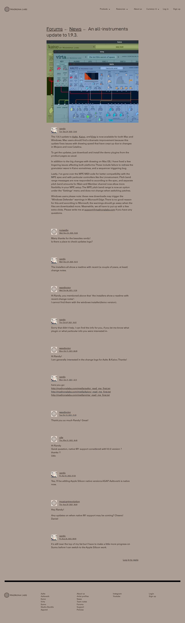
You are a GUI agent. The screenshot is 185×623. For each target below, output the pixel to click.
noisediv (64, 230)
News (75, 28)
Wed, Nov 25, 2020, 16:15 (68, 262)
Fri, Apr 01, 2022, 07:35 (67, 476)
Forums (55, 28)
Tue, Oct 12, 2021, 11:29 (67, 415)
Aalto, (75, 137)
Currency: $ (151, 9)
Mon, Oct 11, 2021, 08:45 (68, 351)
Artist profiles (83, 597)
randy (62, 129)
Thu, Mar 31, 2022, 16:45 (68, 440)
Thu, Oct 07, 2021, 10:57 (68, 322)
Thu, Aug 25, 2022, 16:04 (68, 505)
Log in (166, 9)
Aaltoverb (45, 597)
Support (80, 607)
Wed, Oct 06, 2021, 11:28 (68, 290)
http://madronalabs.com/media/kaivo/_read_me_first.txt (81, 392)
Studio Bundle (47, 607)
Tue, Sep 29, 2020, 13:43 (68, 132)
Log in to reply (130, 560)
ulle (61, 438)
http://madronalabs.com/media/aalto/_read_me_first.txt (80, 388)
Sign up (176, 9)
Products (104, 9)
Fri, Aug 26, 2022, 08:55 (67, 539)
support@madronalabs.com (99, 210)
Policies (80, 610)
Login (151, 594)
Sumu (43, 605)
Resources (120, 9)
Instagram (117, 594)
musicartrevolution (69, 502)
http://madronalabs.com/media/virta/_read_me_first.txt (80, 395)
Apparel (44, 610)
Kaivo (43, 599)
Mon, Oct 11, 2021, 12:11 (68, 380)
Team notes (82, 602)
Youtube (116, 597)
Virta (93, 137)
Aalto (43, 594)
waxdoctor (65, 288)
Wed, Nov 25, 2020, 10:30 (68, 233)
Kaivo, (82, 137)
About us (138, 9)
